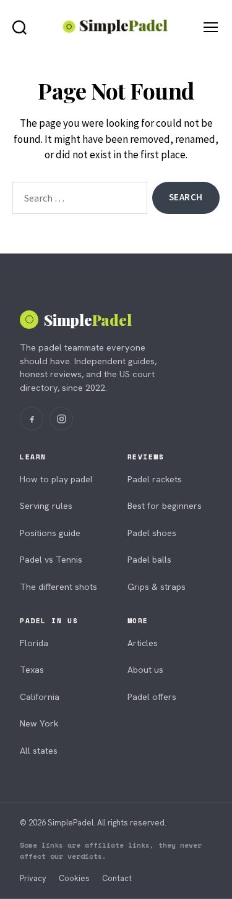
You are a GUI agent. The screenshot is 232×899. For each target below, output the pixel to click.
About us (145, 669)
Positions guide (50, 533)
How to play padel (56, 479)
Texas (32, 669)
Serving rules (46, 505)
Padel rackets (154, 479)
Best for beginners (164, 505)
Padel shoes (151, 533)
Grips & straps (156, 586)
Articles (142, 643)
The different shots (58, 586)
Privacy (33, 878)
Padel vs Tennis (51, 559)
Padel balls (149, 559)
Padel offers (151, 696)
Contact (117, 878)
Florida (34, 643)
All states (39, 750)
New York (39, 723)
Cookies (74, 878)
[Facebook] (31, 418)
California (39, 696)
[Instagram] (61, 418)
